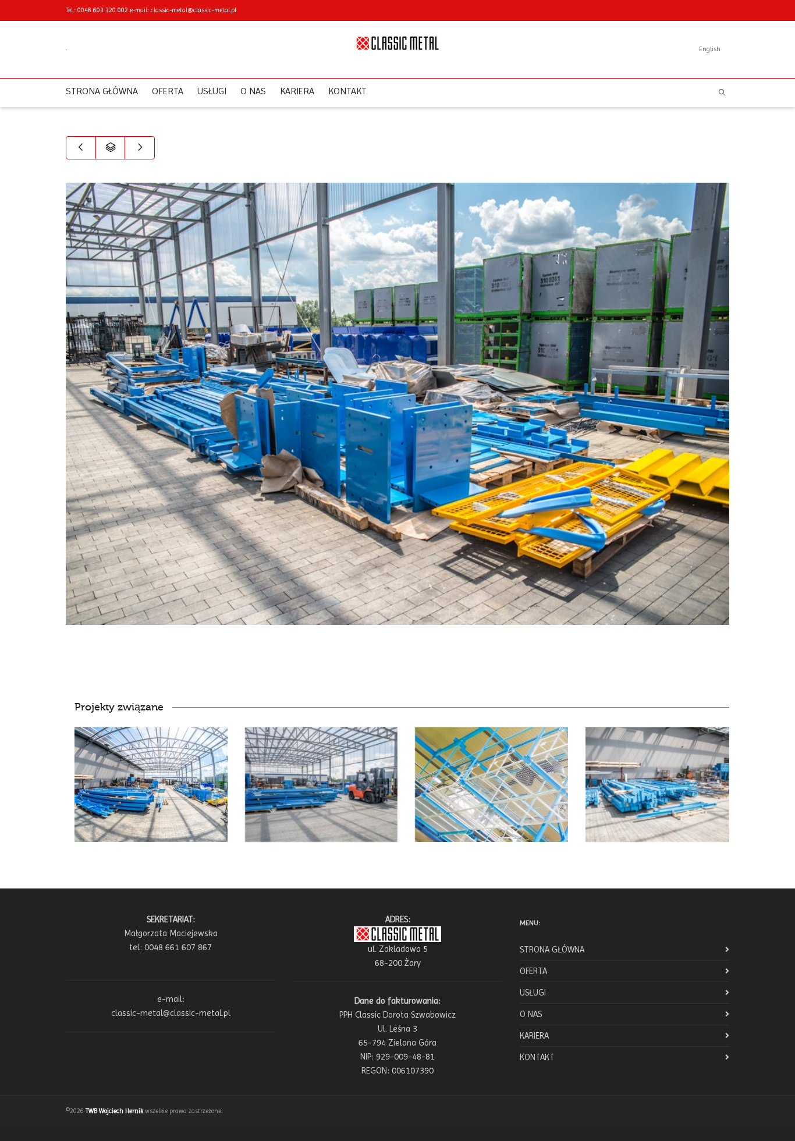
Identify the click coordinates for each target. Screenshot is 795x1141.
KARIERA (297, 91)
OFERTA (167, 91)
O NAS (253, 91)
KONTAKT (347, 91)
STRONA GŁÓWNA (102, 91)
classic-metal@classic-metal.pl (193, 10)
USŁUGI (211, 91)
